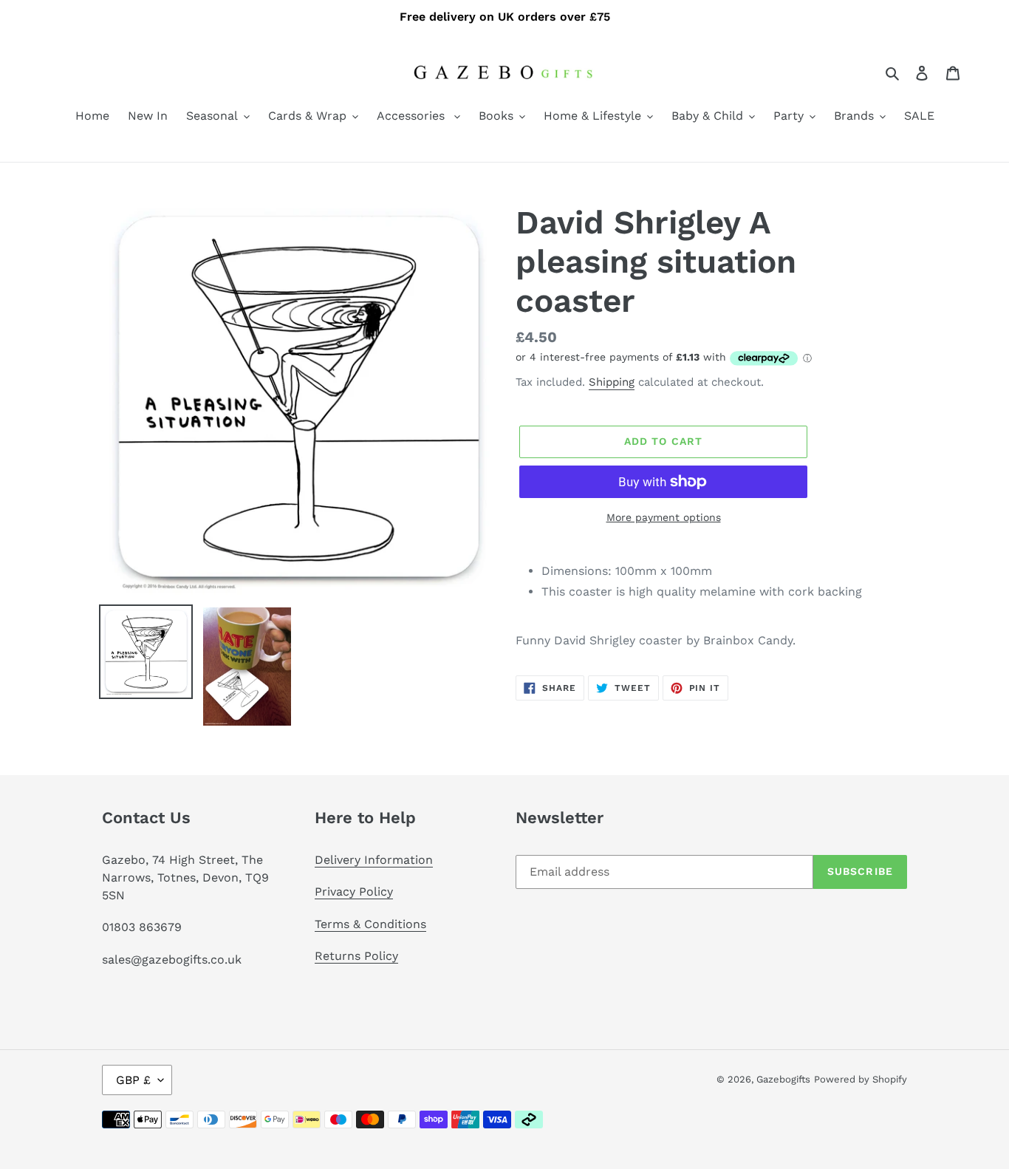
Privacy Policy (354, 892)
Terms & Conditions (370, 924)
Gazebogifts (783, 1079)
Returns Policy (356, 956)
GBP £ (133, 1080)
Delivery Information (374, 860)
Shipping (612, 382)
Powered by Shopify (860, 1079)
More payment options (663, 517)
